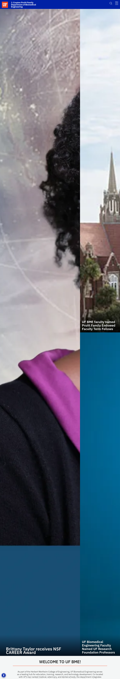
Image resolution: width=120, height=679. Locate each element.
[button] (3, 675)
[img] (40, 332)
